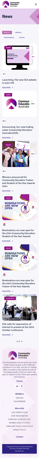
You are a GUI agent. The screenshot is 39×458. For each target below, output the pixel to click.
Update (22, 37)
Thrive (22, 451)
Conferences (9, 37)
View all (7, 32)
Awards (18, 32)
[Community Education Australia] (11, 4)
